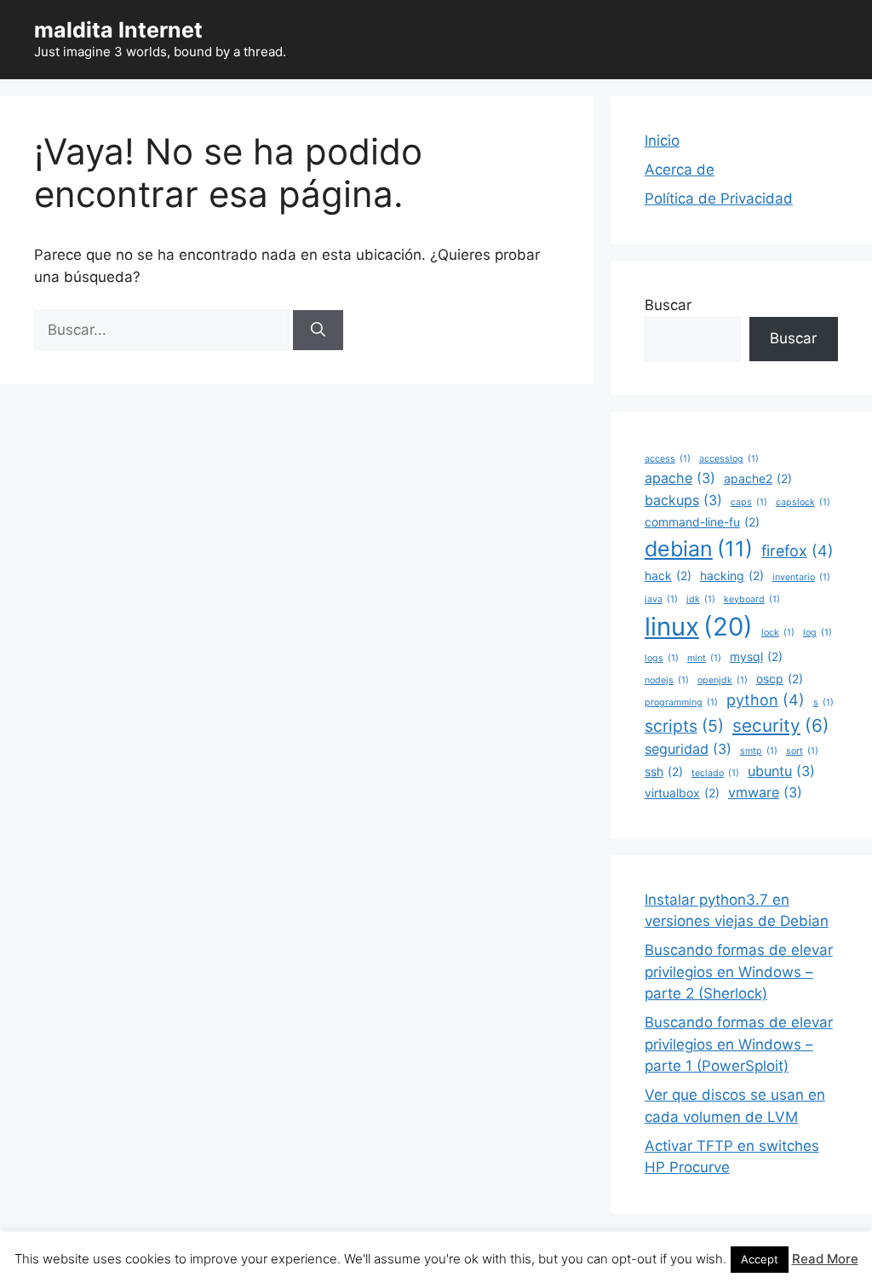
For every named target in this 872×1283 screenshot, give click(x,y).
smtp (758, 751)
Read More (825, 1259)
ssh (664, 771)
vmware (765, 792)
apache (680, 477)
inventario (801, 577)
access (668, 458)
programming (681, 702)
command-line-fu (702, 522)
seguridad (688, 748)
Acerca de (679, 169)
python (765, 700)
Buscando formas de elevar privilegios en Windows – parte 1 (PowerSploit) (739, 1044)
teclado (715, 773)
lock (778, 632)
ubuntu (781, 771)
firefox (797, 551)
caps (749, 502)
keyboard (752, 599)
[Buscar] (318, 330)
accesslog (729, 458)
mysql (756, 656)
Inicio (662, 140)
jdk (700, 599)
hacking (732, 575)
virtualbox (682, 792)
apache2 (758, 478)
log (817, 632)
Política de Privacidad (719, 198)
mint (704, 658)
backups (683, 500)
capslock (803, 502)
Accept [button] (759, 1259)
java (661, 599)
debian (699, 548)
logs (662, 658)
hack (668, 575)
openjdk (722, 680)
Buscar (668, 305)
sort (802, 751)
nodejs (667, 680)
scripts (684, 726)
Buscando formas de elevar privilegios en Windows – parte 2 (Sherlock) (739, 971)
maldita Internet (118, 30)
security (780, 725)
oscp (779, 678)
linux (699, 627)
